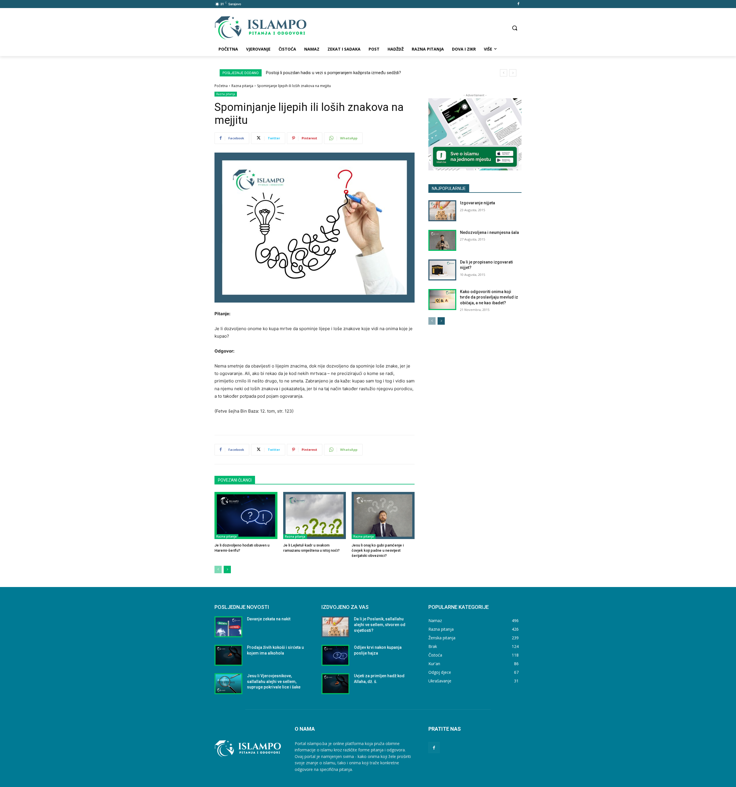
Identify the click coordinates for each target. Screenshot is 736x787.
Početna (221, 85)
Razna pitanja (242, 85)
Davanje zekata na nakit (268, 619)
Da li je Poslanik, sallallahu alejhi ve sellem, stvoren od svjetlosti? (379, 624)
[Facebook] (518, 4)
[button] (515, 28)
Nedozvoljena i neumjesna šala (489, 232)
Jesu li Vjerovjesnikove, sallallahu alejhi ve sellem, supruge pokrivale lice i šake (273, 681)
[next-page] (227, 569)
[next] (512, 72)
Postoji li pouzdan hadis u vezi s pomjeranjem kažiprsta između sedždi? (333, 72)
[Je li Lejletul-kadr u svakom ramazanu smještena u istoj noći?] (314, 515)
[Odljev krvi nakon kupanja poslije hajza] (335, 655)
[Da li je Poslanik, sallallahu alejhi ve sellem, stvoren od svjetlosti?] (335, 626)
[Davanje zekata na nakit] (228, 626)
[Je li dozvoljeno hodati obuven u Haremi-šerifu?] (245, 515)
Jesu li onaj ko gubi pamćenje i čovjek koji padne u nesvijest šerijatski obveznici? (378, 550)
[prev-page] (218, 569)
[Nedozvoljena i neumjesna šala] (442, 240)
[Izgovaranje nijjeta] (442, 210)
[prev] (503, 72)
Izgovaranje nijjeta (477, 203)
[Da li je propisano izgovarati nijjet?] (442, 269)
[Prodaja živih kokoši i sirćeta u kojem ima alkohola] (228, 655)
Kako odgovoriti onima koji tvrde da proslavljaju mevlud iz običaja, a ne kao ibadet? (489, 297)
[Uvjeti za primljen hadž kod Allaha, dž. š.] (335, 683)
